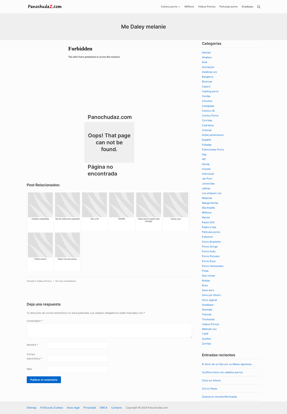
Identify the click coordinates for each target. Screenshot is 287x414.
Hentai (206, 164)
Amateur (207, 57)
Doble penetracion (213, 135)
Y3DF (205, 333)
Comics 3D (208, 110)
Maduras (207, 198)
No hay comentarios (65, 281)
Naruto (206, 217)
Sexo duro (208, 290)
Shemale (207, 309)
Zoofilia (206, 338)
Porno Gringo (210, 246)
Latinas (206, 188)
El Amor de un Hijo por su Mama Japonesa (226, 364)
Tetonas (206, 314)
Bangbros (207, 76)
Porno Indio (209, 251)
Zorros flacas (209, 388)
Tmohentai (208, 319)
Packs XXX (208, 222)
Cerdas (206, 96)
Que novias (208, 275)
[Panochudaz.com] (45, 6)
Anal (204, 62)
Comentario (35, 320)
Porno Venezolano (213, 266)
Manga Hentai (210, 203)
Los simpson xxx (211, 193)
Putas (205, 270)
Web (29, 369)
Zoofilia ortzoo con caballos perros (222, 372)
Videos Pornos (44, 281)
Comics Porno (210, 115)
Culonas (207, 130)
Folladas (207, 144)
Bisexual (207, 81)
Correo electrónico (34, 356)
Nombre (32, 344)
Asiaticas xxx (209, 71)
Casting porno (210, 91)
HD (204, 159)
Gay (204, 154)
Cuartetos (208, 125)
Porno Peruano (211, 256)
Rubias (206, 280)
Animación (208, 67)
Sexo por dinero (211, 295)
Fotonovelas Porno (213, 149)
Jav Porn (207, 178)
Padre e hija (209, 227)
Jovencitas (208, 183)
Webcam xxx (209, 329)
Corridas (207, 120)
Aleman (206, 52)
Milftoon (207, 212)
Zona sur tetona (211, 380)
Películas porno (211, 232)
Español (206, 139)
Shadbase (208, 304)
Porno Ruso (209, 261)
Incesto (206, 169)
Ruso (205, 285)
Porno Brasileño (211, 241)
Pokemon (207, 236)
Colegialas (208, 105)
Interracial (208, 173)
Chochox (207, 101)
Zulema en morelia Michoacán (219, 396)
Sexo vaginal (209, 300)
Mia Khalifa (208, 207)
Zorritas (206, 343)
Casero (206, 86)
